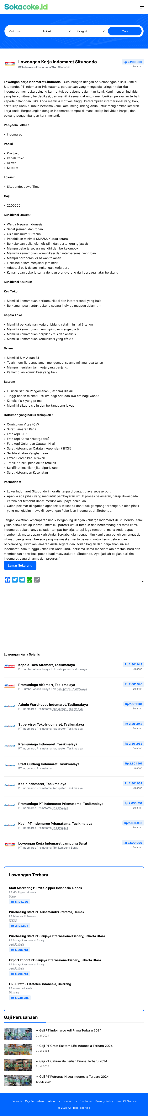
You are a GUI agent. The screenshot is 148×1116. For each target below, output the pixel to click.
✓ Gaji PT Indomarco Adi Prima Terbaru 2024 (68, 1030)
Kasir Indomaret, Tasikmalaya (42, 784)
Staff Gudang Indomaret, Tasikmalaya (49, 764)
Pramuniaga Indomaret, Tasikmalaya (47, 744)
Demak (13, 919)
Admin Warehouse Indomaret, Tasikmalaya (53, 705)
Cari (125, 31)
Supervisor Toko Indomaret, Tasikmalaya (51, 724)
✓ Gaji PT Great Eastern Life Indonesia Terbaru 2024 (74, 1046)
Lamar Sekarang (20, 565)
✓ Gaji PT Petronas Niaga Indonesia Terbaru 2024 (72, 1076)
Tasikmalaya (60, 808)
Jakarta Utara (16, 944)
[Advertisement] (74, 616)
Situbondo (64, 67)
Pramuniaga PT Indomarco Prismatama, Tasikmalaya (60, 804)
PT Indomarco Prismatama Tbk (37, 67)
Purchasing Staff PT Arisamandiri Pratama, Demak (46, 912)
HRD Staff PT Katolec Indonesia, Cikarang (40, 984)
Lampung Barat (68, 847)
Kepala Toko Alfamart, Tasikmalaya (46, 665)
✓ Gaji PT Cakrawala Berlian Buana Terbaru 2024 (71, 1061)
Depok (12, 896)
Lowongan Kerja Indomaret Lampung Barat (52, 843)
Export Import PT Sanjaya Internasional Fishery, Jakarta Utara (55, 960)
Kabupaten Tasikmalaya (72, 669)
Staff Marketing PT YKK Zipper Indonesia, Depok (45, 888)
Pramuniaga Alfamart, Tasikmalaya (46, 685)
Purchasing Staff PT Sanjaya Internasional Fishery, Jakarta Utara (57, 936)
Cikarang (14, 992)
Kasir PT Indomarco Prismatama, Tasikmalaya (55, 823)
